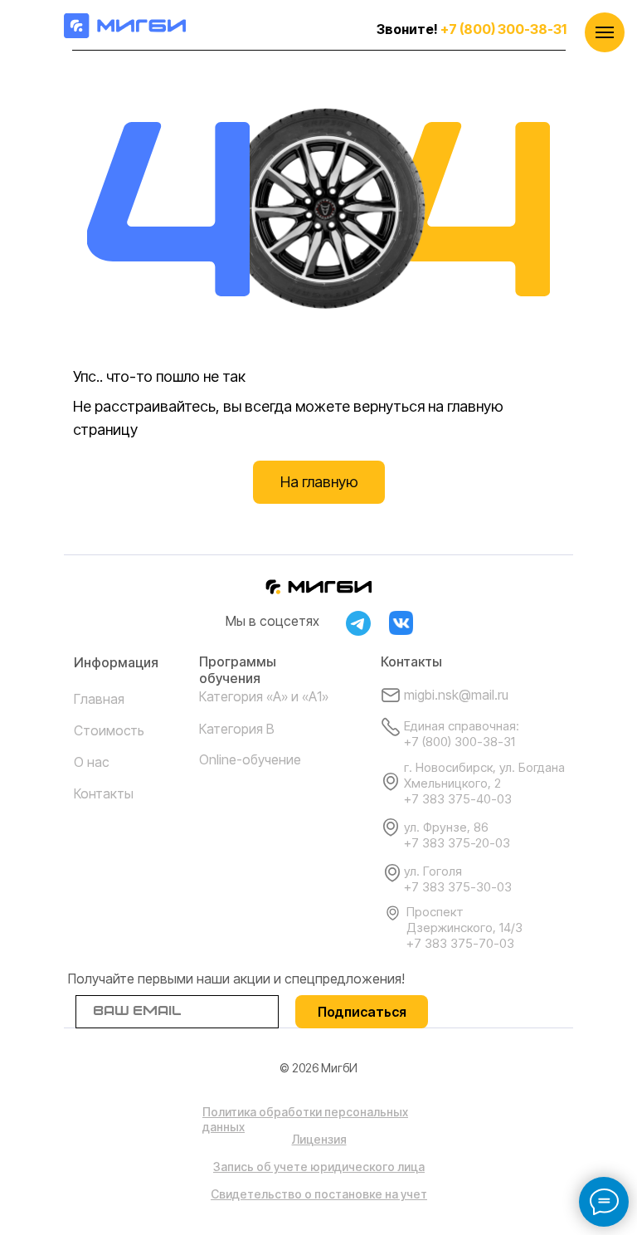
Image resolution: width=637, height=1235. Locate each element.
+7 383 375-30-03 (458, 887)
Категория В (237, 728)
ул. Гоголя (433, 871)
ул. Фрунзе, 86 (446, 827)
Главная (99, 699)
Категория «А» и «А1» (263, 696)
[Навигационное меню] (605, 32)
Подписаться (362, 1011)
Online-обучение (250, 759)
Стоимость (109, 730)
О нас (91, 762)
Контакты (104, 793)
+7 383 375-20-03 (457, 843)
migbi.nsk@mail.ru (456, 694)
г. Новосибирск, (451, 767)
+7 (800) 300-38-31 (503, 29)
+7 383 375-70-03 (460, 943)
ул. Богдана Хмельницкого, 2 (484, 775)
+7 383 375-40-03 (458, 799)
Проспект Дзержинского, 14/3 (464, 919)
